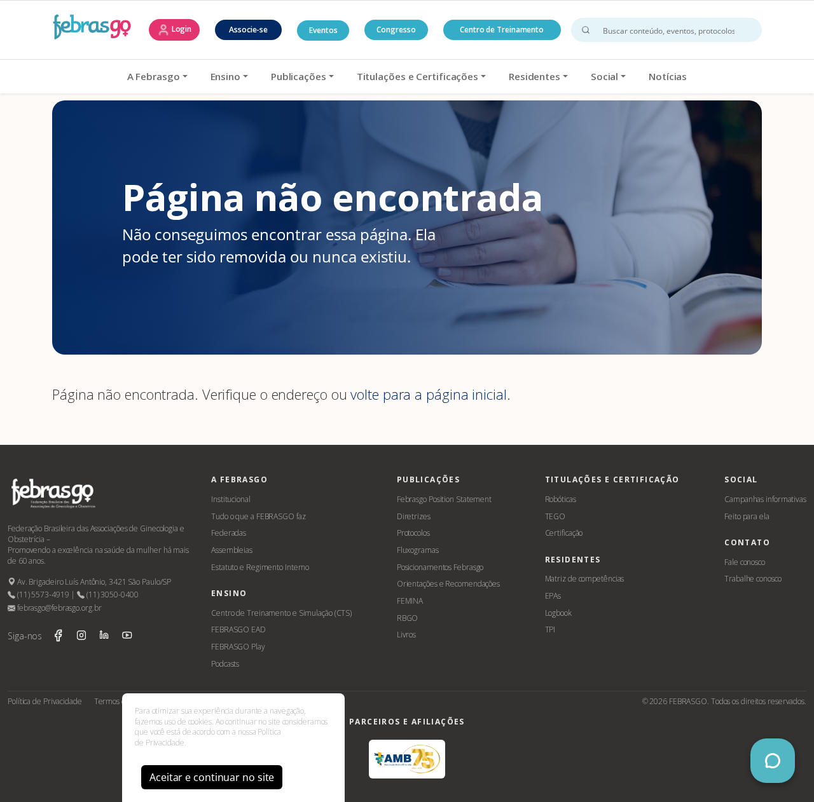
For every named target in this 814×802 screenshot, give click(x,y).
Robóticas (560, 499)
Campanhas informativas (765, 499)
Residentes (534, 76)
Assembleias (231, 550)
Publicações (298, 76)
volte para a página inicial (428, 394)
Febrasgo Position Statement (444, 499)
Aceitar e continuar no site (211, 777)
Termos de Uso (119, 701)
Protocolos (413, 532)
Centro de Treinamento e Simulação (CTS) (281, 613)
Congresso (395, 29)
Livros (406, 634)
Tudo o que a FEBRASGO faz (258, 516)
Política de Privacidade (45, 701)
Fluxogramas (418, 550)
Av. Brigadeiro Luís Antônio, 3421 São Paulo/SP (93, 581)
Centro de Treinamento (502, 29)
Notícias (668, 76)
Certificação (564, 532)
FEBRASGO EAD (238, 629)
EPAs (553, 595)
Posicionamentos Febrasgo (440, 567)
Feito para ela (746, 516)
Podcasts (225, 663)
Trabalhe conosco (752, 578)
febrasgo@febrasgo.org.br (58, 607)
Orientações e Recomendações (448, 583)
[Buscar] (585, 29)
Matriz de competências (584, 578)
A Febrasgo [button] (153, 76)
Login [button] (180, 29)
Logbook (558, 613)
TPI (550, 629)
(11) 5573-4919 (42, 594)
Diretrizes (414, 516)
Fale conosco (744, 562)
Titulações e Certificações (417, 76)
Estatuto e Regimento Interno (260, 567)
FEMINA (410, 600)
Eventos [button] (323, 30)
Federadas (228, 532)
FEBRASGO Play (238, 646)
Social (604, 76)
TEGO (555, 516)
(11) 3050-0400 (111, 594)
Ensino (225, 76)
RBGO (407, 618)
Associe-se (248, 29)
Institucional (231, 499)
